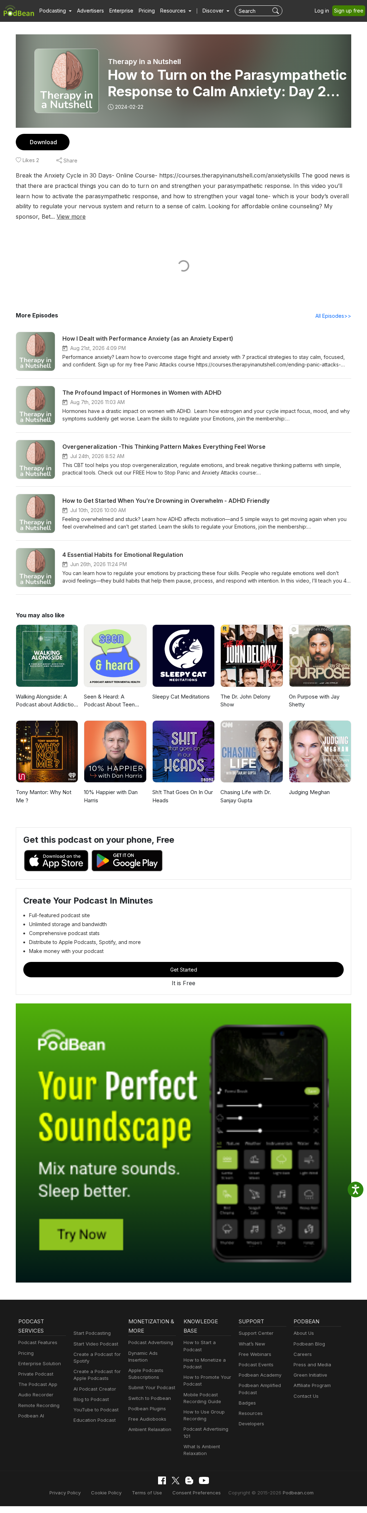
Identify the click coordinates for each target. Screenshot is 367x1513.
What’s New (252, 1344)
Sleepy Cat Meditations (181, 696)
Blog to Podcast (91, 1399)
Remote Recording (38, 1405)
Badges (247, 1403)
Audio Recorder (35, 1394)
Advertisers (90, 11)
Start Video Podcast (95, 1344)
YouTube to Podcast (96, 1409)
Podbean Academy (260, 1375)
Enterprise (121, 11)
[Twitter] (176, 1480)
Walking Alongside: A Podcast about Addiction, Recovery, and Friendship (47, 701)
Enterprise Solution (39, 1363)
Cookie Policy (106, 1492)
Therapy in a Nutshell (144, 61)
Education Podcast (94, 1420)
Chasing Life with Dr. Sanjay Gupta (245, 796)
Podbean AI (31, 1416)
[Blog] (189, 1480)
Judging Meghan (309, 792)
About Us (304, 1333)
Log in (322, 11)
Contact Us (306, 1396)
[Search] (276, 11)
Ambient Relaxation (149, 1429)
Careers (303, 1354)
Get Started (183, 970)
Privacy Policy (65, 1492)
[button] (55, 10)
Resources (251, 1413)
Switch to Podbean (149, 1398)
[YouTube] (204, 1480)
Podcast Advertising (150, 1342)
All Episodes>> (333, 316)
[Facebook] (162, 1480)
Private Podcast (35, 1374)
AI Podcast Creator (94, 1389)
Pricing (147, 11)
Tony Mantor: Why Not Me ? (43, 796)
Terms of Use (147, 1492)
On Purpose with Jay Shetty (314, 700)
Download (43, 142)
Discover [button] (213, 11)
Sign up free (348, 11)
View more (71, 216)
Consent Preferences (196, 1492)
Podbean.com (298, 1492)
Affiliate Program (312, 1385)
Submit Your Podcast (151, 1387)
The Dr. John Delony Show (245, 700)
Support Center (256, 1333)
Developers (251, 1423)
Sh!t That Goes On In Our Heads (182, 796)
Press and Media (312, 1364)
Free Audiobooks (147, 1419)
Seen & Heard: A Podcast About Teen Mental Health (109, 701)
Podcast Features (37, 1342)
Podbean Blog (309, 1344)
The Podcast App (37, 1384)
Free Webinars (255, 1354)
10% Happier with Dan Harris (111, 796)
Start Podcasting (92, 1333)
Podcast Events (256, 1364)
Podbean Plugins (147, 1408)
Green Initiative (310, 1375)
